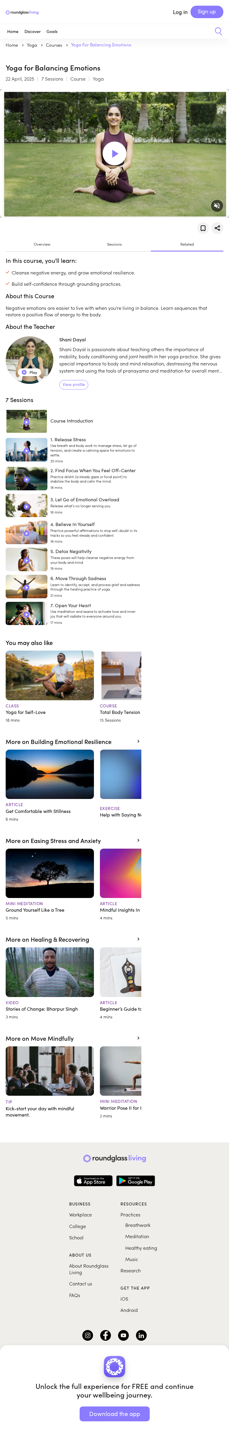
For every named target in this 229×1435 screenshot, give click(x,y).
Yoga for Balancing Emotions (101, 45)
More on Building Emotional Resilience (59, 741)
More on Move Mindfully (40, 1038)
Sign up (207, 11)
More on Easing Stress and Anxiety (53, 840)
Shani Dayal (72, 339)
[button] (216, 31)
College (77, 1226)
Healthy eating (141, 1247)
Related (187, 244)
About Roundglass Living (89, 1268)
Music (131, 1259)
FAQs (74, 1295)
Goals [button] (52, 31)
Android (129, 1310)
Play (29, 372)
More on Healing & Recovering (47, 939)
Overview (42, 244)
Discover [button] (32, 31)
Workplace (80, 1214)
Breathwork (137, 1225)
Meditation (137, 1236)
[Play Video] (114, 153)
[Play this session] (27, 451)
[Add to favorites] (203, 228)
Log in (180, 11)
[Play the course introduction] (27, 422)
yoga (32, 45)
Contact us (80, 1283)
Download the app (114, 1413)
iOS (124, 1298)
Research (130, 1270)
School (76, 1237)
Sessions (114, 244)
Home (12, 31)
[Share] (217, 228)
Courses (54, 45)
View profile (74, 384)
